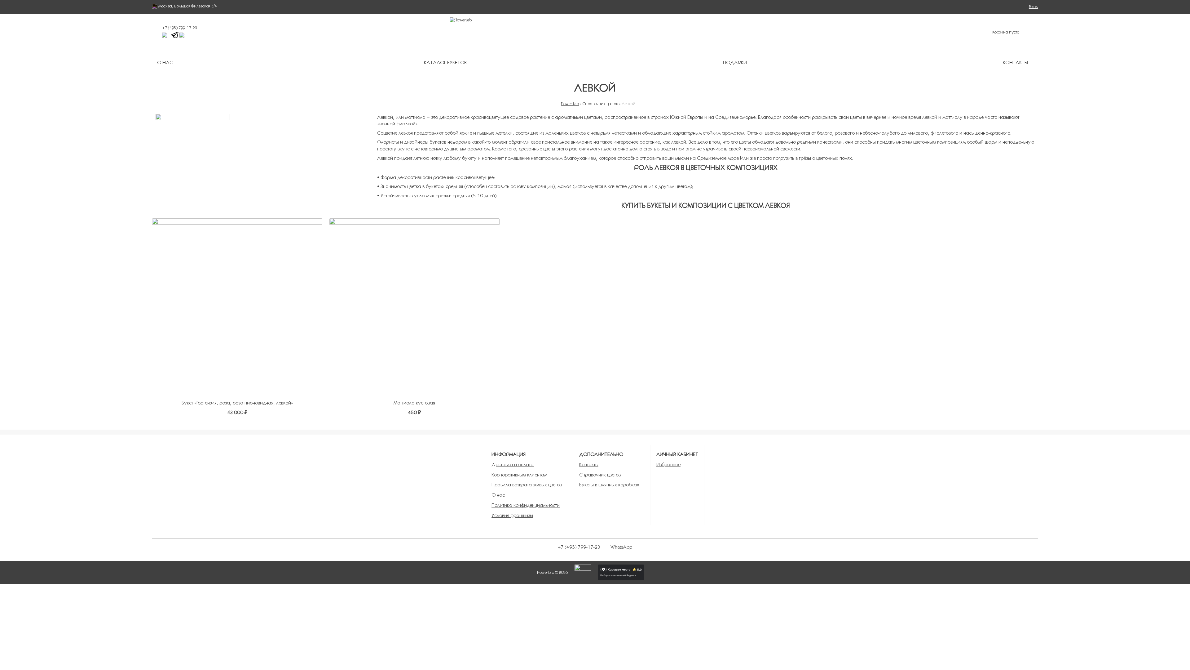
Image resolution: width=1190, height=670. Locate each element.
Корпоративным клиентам (519, 474)
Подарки (735, 62)
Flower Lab (570, 103)
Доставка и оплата (512, 464)
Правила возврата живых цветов (526, 484)
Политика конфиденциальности (525, 505)
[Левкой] (263, 151)
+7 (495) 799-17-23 (179, 27)
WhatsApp (621, 547)
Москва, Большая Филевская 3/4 (187, 6)
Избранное (668, 464)
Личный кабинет (677, 454)
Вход (1033, 6)
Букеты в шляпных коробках (609, 484)
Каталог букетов (445, 62)
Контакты (1015, 62)
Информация (508, 454)
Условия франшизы (512, 515)
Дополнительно (601, 454)
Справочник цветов (600, 474)
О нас (165, 62)
